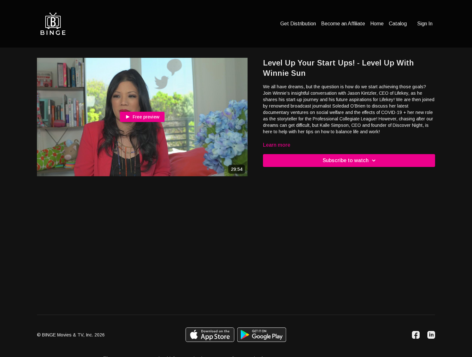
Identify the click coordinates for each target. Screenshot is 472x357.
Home (377, 23)
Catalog (398, 23)
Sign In (425, 23)
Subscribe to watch (346, 160)
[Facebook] (416, 335)
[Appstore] (209, 334)
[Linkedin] (431, 335)
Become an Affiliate (343, 23)
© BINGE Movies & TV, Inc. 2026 (71, 335)
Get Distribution (298, 23)
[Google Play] (261, 334)
